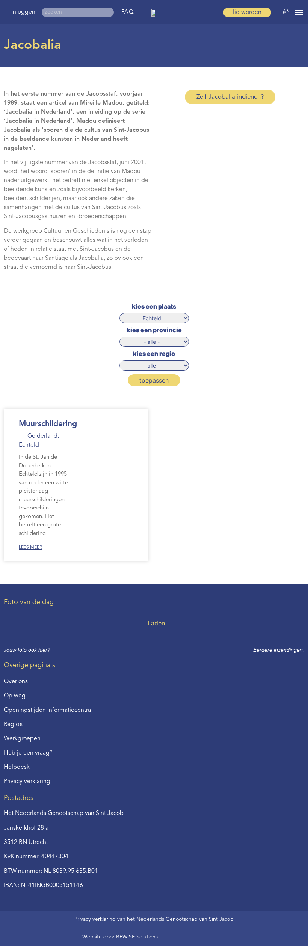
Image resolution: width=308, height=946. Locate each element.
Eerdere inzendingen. (278, 650)
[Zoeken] (109, 12)
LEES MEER (30, 547)
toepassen (154, 380)
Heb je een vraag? (28, 753)
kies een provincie (154, 330)
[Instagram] (199, 937)
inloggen (23, 12)
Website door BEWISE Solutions (120, 937)
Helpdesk (17, 767)
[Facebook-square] (174, 937)
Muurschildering (48, 424)
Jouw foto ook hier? (27, 650)
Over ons (16, 682)
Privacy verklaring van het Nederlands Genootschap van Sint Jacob (154, 919)
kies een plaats (154, 306)
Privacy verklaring (27, 782)
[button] (299, 12)
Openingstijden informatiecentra (47, 710)
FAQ (127, 12)
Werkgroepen (22, 739)
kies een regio (154, 354)
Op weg (15, 696)
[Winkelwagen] (285, 11)
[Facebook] (186, 937)
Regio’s (13, 725)
